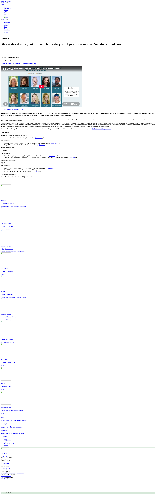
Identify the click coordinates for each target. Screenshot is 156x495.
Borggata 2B (4, 456)
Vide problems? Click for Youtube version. (15, 109)
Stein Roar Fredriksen (6, 476)
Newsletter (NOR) (8, 440)
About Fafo (7, 14)
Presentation (38, 138)
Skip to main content (6, 1)
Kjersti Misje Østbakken (7, 468)
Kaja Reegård (4, 473)
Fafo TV (6, 442)
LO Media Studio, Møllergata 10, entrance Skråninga (18, 63)
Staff (5, 13)
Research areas (8, 8)
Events (5, 11)
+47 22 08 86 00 (6, 453)
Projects (6, 10)
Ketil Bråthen (20, 473)
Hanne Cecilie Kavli (6, 463)
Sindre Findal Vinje (5, 479)
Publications (7, 7)
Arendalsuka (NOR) (9, 443)
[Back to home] (6, 2)
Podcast (6, 445)
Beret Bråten (11, 473)
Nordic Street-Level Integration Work (101, 129)
